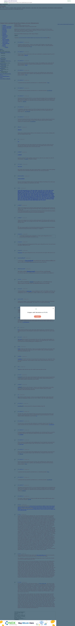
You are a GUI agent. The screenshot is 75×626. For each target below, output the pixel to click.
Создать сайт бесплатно (34, 312)
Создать (37, 316)
